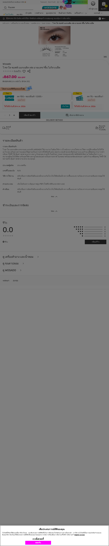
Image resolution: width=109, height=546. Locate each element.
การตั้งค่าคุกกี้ (38, 539)
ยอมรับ (38, 542)
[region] (54, 535)
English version (79, 535)
